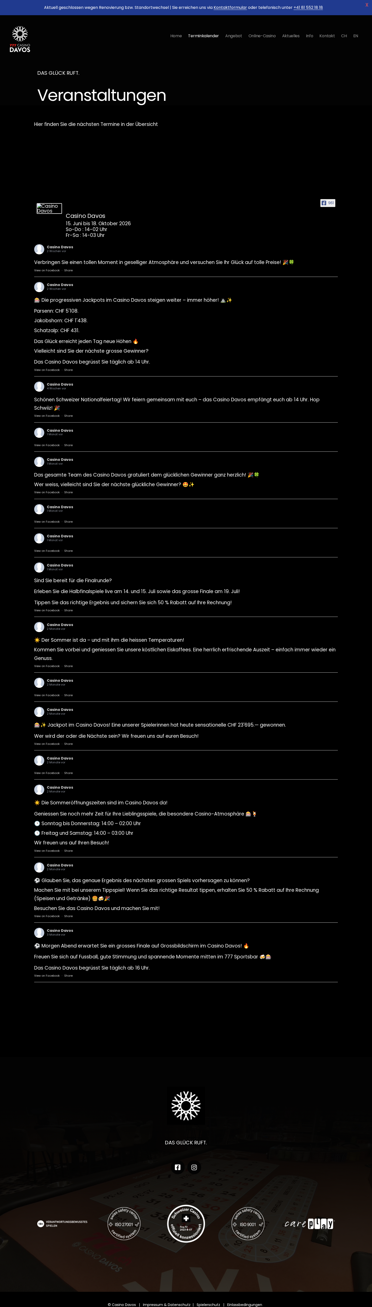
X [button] (366, 5)
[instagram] (194, 1167)
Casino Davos (60, 247)
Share (68, 270)
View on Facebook (47, 270)
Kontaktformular (230, 7)
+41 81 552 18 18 (308, 7)
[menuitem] (344, 36)
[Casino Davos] (49, 208)
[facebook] (178, 1167)
